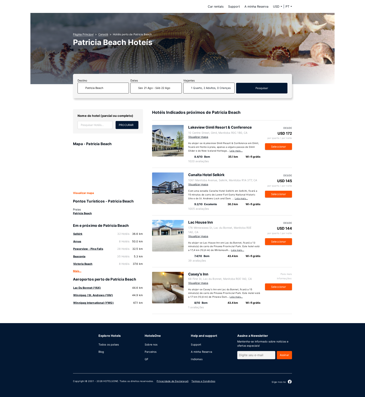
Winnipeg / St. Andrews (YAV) (93, 295)
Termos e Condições (203, 381)
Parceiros (151, 351)
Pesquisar (262, 88)
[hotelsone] (97, 6)
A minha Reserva (256, 6)
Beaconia (79, 256)
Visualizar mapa (83, 193)
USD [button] (276, 6)
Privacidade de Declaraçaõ (172, 381)
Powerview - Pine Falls (88, 248)
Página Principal (83, 34)
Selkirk (77, 233)
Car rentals (216, 6)
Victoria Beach (82, 263)
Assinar (284, 355)
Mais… (77, 271)
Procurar (126, 125)
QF (146, 359)
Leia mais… (236, 150)
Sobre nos (151, 344)
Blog (101, 351)
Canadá (103, 34)
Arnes (77, 241)
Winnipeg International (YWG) (93, 302)
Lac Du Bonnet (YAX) (87, 287)
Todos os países (108, 344)
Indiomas (196, 359)
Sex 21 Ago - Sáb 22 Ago (154, 87)
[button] (289, 6)
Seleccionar (278, 146)
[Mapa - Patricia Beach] (108, 169)
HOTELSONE (110, 381)
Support (234, 6)
